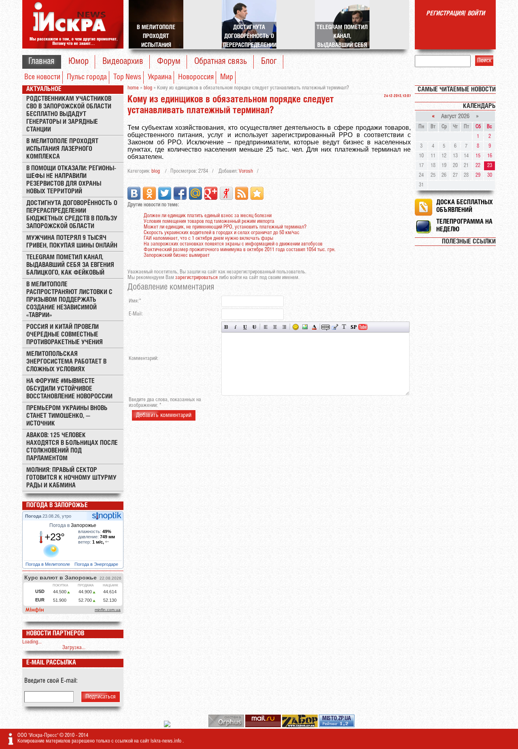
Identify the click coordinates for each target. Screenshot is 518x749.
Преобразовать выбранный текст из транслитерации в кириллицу (344, 327)
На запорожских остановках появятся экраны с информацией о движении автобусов (233, 244)
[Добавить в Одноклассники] (149, 193)
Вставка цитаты (335, 327)
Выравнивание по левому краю (265, 327)
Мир (226, 77)
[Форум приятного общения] (168, 726)
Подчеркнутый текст (245, 327)
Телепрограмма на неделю (464, 226)
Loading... (32, 642)
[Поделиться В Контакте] (133, 193)
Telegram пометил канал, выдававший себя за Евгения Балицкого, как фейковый (70, 265)
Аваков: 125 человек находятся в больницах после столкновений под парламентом (72, 446)
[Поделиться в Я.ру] (226, 193)
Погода (33, 516)
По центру (275, 327)
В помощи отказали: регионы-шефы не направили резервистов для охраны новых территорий (71, 180)
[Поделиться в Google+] (210, 193)
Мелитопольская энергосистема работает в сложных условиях (66, 361)
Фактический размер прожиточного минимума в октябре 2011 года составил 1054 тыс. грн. (239, 250)
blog (155, 171)
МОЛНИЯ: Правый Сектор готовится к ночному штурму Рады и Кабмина (71, 478)
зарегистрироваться (196, 277)
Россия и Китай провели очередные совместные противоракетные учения (64, 334)
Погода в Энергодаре (96, 564)
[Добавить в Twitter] (164, 193)
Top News (127, 77)
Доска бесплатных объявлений (464, 206)
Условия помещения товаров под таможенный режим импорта (209, 221)
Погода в (72, 525)
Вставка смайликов (295, 327)
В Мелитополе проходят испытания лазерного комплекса (62, 149)
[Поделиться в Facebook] (180, 193)
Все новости (42, 77)
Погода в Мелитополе (48, 564)
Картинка (305, 327)
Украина (160, 77)
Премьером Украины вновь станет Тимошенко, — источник (67, 416)
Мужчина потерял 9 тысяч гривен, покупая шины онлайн (71, 242)
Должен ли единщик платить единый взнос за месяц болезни (208, 216)
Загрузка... (73, 647)
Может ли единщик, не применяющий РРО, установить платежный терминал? (225, 227)
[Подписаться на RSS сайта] (241, 193)
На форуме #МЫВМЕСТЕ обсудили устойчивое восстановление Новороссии (69, 389)
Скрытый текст (325, 327)
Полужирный (226, 327)
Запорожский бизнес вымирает (177, 255)
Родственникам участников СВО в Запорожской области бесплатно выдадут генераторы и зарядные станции (68, 114)
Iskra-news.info (167, 741)
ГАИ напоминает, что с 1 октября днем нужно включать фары (208, 238)
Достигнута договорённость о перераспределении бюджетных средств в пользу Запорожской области (71, 214)
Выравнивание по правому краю (284, 327)
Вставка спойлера (353, 327)
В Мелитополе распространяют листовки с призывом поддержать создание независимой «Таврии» (69, 299)
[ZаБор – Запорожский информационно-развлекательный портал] (300, 726)
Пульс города (87, 77)
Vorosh (246, 171)
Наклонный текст (235, 327)
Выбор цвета (314, 327)
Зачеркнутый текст (254, 327)
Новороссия (196, 77)
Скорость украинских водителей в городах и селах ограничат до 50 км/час (221, 233)
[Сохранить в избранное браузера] (257, 193)
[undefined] (226, 726)
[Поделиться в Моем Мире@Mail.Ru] (195, 193)
